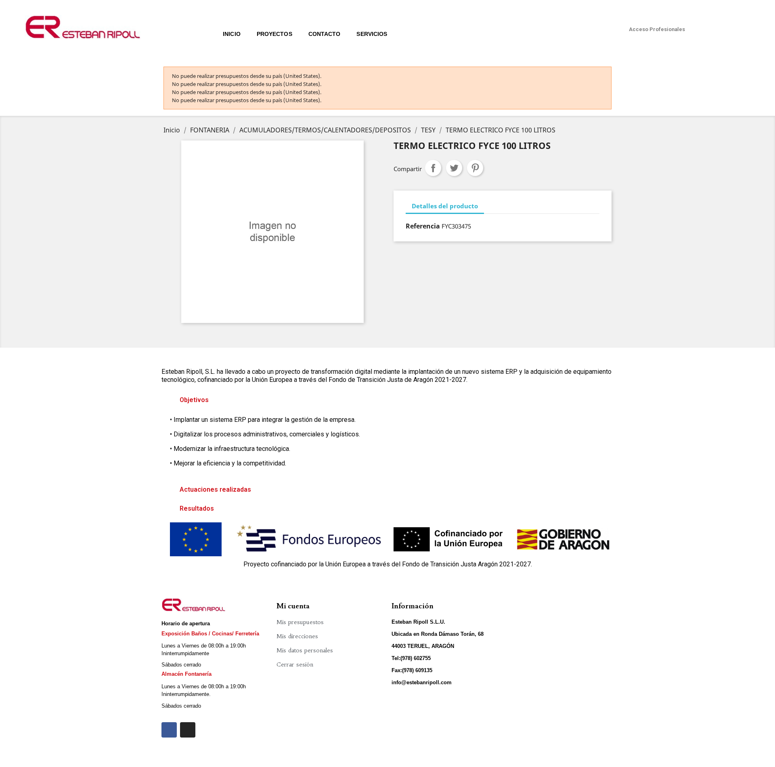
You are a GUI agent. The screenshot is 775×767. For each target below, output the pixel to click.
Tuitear (454, 168)
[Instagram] (187, 730)
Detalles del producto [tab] (445, 206)
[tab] (387, 400)
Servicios (371, 34)
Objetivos (194, 400)
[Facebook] (169, 730)
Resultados (197, 508)
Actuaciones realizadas (215, 489)
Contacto (324, 34)
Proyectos (274, 34)
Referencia (423, 226)
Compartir (433, 168)
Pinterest (475, 168)
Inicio (232, 34)
